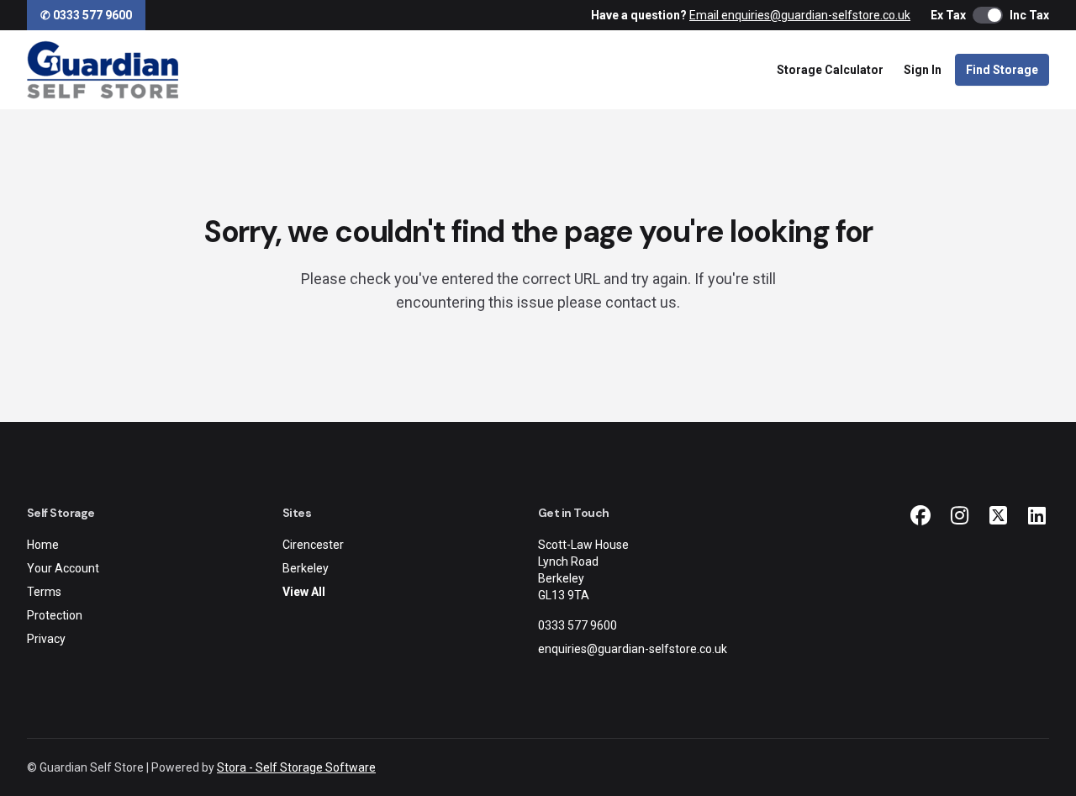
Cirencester (313, 544)
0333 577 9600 (577, 625)
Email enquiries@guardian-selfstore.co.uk (799, 15)
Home (43, 544)
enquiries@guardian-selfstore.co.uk (632, 649)
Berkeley (305, 568)
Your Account (63, 568)
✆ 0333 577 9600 (86, 15)
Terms (44, 591)
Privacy (46, 639)
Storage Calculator (830, 69)
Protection (54, 615)
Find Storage (1002, 69)
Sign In (923, 69)
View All (303, 591)
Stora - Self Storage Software (296, 767)
